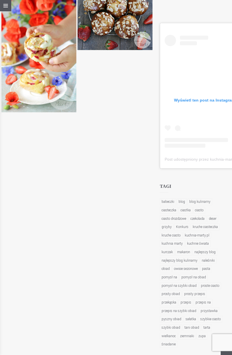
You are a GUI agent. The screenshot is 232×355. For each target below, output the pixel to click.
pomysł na (169, 277)
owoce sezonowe (186, 269)
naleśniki (208, 261)
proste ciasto (210, 286)
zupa (202, 336)
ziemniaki (187, 336)
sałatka (191, 319)
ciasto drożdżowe (174, 219)
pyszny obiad (171, 319)
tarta (206, 328)
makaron (183, 252)
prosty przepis (194, 294)
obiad (166, 269)
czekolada (197, 219)
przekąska (169, 302)
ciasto (199, 210)
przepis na (203, 302)
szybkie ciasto (210, 319)
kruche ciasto (171, 235)
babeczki (168, 202)
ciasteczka (169, 210)
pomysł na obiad (193, 277)
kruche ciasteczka (205, 227)
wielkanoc (169, 336)
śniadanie (169, 344)
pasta (206, 269)
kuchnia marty (172, 244)
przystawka (209, 311)
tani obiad (191, 328)
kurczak (167, 252)
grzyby (167, 227)
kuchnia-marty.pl (197, 235)
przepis (186, 302)
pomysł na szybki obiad (179, 286)
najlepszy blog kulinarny (179, 261)
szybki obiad (171, 328)
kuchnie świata (198, 244)
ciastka (186, 210)
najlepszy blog (205, 252)
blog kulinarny (199, 202)
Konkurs (182, 227)
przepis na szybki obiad (179, 311)
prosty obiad (171, 294)
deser (212, 219)
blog (182, 202)
